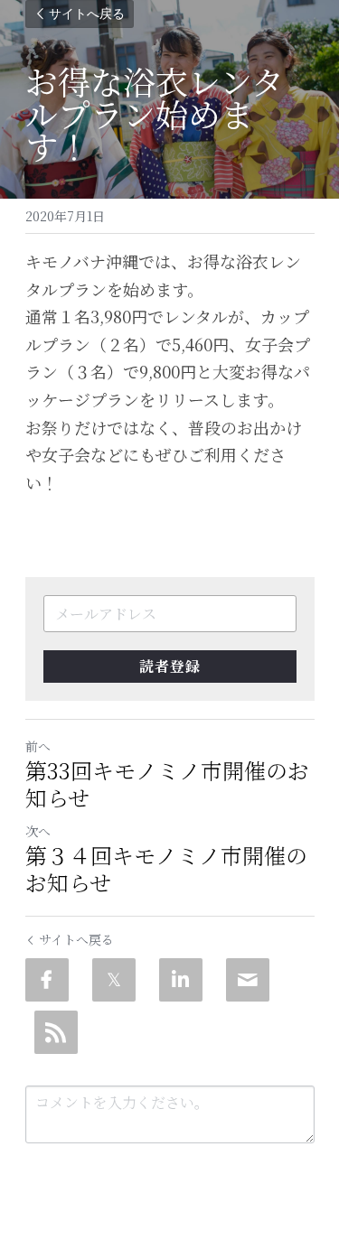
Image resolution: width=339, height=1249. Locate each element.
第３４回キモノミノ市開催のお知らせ (166, 869)
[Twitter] (114, 980)
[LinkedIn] (180, 980)
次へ (38, 831)
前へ (38, 746)
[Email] (247, 980)
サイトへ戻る (87, 14)
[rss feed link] (56, 1032)
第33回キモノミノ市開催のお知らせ (167, 784)
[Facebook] (47, 980)
